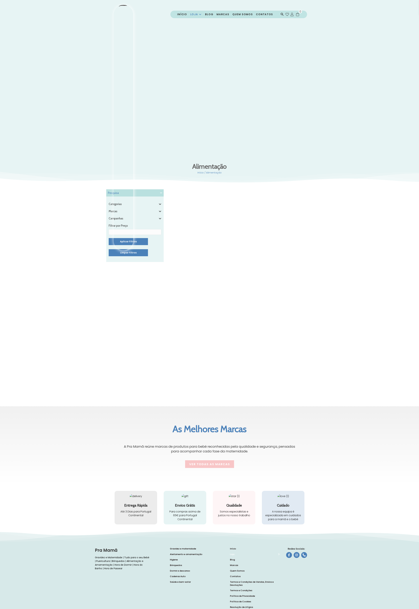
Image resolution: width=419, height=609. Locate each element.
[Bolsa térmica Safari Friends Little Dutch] (241, 314)
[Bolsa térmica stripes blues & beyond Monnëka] (290, 363)
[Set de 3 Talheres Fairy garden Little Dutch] (290, 339)
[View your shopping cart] (297, 14)
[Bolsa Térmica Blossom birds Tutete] (241, 290)
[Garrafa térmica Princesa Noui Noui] (241, 363)
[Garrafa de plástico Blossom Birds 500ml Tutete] (290, 290)
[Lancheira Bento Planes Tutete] (193, 290)
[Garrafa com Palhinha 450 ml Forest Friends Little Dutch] (193, 363)
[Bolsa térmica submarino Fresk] (193, 339)
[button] (281, 14)
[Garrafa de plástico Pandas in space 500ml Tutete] (193, 314)
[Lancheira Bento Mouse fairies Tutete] (193, 265)
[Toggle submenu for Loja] (200, 14)
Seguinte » (259, 379)
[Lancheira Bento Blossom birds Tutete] (241, 265)
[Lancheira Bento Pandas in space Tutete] (290, 265)
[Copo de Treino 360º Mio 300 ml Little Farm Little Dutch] (241, 339)
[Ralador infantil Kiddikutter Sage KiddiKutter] (290, 314)
